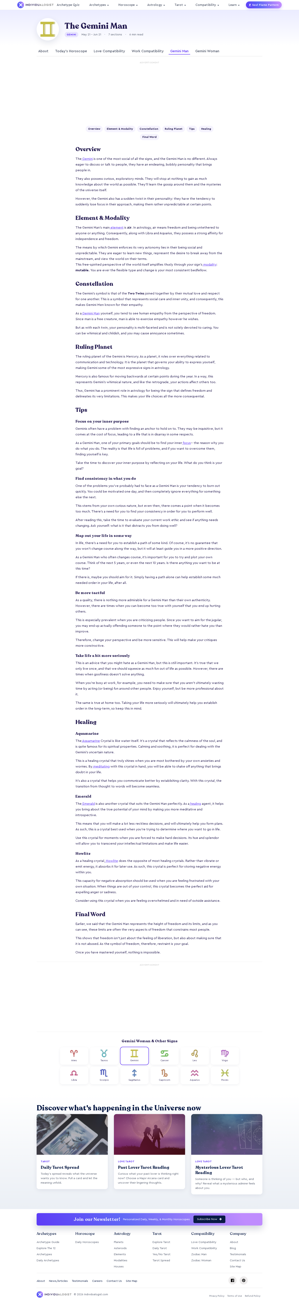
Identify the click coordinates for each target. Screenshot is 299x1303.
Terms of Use (234, 1296)
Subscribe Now (207, 1219)
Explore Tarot (161, 1242)
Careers (97, 1281)
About (43, 51)
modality (209, 264)
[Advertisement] (149, 93)
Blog (233, 1248)
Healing (206, 129)
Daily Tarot (160, 1248)
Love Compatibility (109, 51)
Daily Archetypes (48, 1260)
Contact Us (237, 1260)
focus (186, 443)
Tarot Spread (161, 1260)
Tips (192, 129)
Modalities (120, 1260)
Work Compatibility (148, 51)
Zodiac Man (199, 1254)
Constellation (149, 129)
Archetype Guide (48, 1242)
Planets (118, 1242)
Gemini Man (179, 51)
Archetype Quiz (68, 5)
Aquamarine (91, 741)
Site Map (235, 1266)
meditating (101, 766)
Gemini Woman (207, 51)
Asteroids (120, 1248)
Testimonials (238, 1254)
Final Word (149, 137)
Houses (119, 1266)
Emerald (88, 803)
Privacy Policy (216, 1296)
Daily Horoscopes (87, 1242)
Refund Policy (252, 1296)
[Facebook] (232, 1280)
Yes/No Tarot (161, 1254)
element (116, 227)
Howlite (111, 860)
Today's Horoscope (71, 51)
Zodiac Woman (201, 1260)
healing (195, 803)
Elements (120, 1254)
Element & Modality (120, 129)
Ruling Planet (173, 129)
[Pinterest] (244, 1280)
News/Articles (58, 1281)
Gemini (87, 158)
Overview (94, 129)
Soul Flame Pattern (265, 5)
